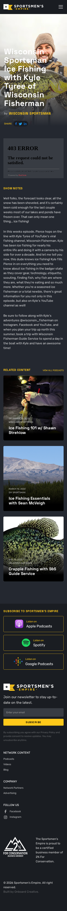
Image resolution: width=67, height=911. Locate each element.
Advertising (9, 793)
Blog (5, 769)
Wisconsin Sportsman (30, 113)
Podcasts (8, 758)
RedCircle (22, 175)
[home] (28, 7)
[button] (60, 7)
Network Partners (13, 787)
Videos (7, 764)
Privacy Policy (48, 732)
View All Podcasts (53, 370)
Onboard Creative (26, 891)
